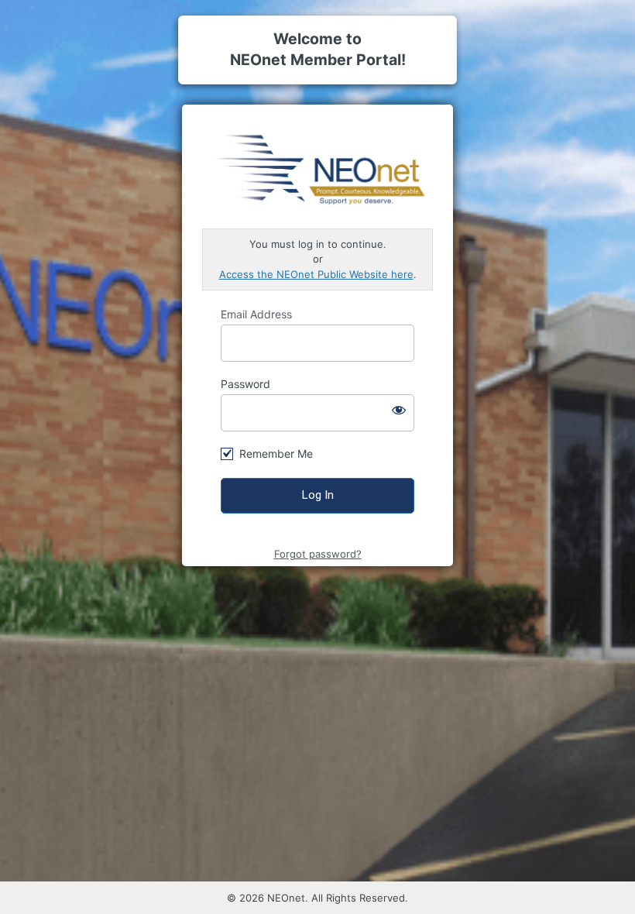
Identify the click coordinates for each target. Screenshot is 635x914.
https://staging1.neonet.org (318, 167)
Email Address (256, 314)
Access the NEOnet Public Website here (316, 274)
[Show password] (398, 409)
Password (245, 383)
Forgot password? (318, 554)
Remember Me (276, 453)
